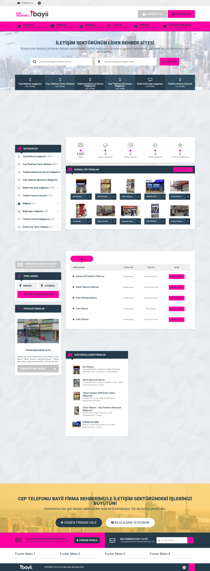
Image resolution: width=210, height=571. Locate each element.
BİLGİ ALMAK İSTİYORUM (131, 522)
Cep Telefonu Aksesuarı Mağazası (36, 181)
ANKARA (27, 286)
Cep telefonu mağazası (38, 156)
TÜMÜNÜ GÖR (181, 170)
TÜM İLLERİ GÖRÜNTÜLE (40, 294)
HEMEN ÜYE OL (154, 14)
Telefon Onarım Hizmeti (38, 195)
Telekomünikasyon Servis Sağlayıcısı (38, 173)
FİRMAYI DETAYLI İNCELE (33, 368)
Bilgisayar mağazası (35, 211)
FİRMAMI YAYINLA (88, 540)
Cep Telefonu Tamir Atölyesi (40, 164)
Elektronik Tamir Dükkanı (38, 227)
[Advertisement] (100, 13)
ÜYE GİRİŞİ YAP (182, 14)
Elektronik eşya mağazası (38, 187)
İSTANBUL (50, 286)
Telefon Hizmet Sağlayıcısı (38, 219)
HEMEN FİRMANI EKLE (80, 522)
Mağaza (29, 203)
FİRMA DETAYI (176, 277)
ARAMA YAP (171, 61)
